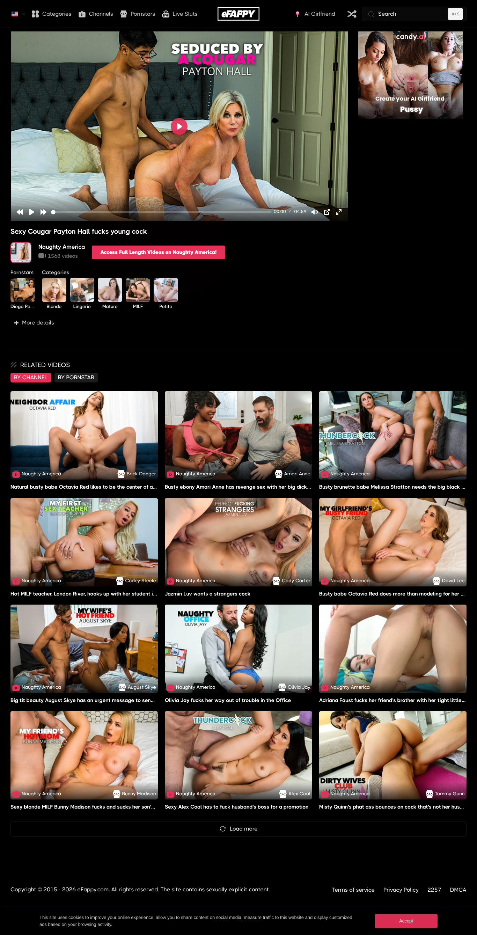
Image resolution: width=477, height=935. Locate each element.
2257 (434, 889)
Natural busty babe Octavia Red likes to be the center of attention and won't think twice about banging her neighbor (152, 487)
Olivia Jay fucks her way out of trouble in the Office (228, 700)
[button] (179, 322)
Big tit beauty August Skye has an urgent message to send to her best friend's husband (116, 700)
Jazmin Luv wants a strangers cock (207, 594)
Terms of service (353, 889)
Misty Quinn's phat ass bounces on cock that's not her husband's (397, 807)
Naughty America (61, 246)
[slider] (161, 212)
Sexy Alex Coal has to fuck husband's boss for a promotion (237, 807)
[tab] (30, 377)
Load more (244, 828)
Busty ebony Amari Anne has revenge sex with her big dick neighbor (247, 487)
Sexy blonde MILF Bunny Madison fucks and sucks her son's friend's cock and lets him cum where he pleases (141, 807)
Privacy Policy (401, 889)
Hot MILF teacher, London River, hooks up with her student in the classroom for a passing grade (125, 594)
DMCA (458, 889)
